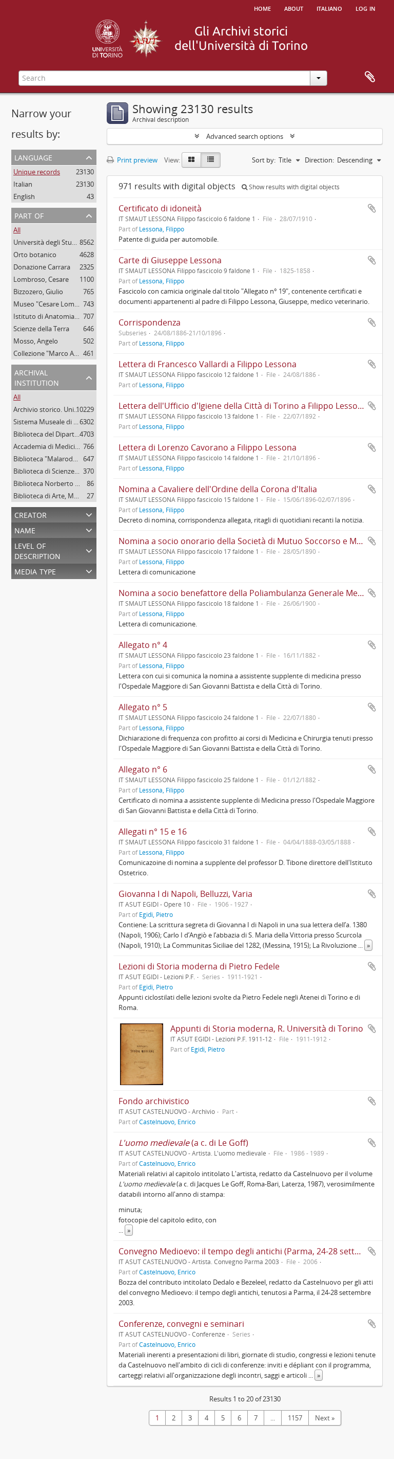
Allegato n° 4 (143, 645)
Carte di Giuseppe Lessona (170, 260)
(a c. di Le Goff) (183, 1142)
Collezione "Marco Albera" (52, 353)
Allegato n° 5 (143, 707)
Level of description (37, 550)
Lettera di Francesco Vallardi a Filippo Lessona (208, 364)
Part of (29, 215)
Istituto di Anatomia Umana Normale (69, 316)
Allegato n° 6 (143, 769)
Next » (324, 1417)
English (24, 196)
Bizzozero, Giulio (38, 291)
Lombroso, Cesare (41, 279)
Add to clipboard (372, 208)
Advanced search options (245, 136)
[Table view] (211, 160)
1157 (295, 1417)
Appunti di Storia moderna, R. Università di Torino (266, 1028)
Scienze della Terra (41, 328)
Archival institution (36, 377)
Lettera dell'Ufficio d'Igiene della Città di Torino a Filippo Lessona (243, 405)
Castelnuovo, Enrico (167, 1122)
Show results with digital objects (293, 187)
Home (262, 7)
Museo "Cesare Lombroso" (54, 304)
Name (24, 529)
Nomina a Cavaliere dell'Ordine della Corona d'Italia (218, 489)
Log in (366, 7)
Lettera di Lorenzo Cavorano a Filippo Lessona (208, 447)
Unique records (36, 171)
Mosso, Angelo (35, 341)
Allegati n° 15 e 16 (153, 831)
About (293, 7)
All (17, 230)
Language (33, 157)
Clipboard (370, 77)
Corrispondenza (150, 322)
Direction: (319, 160)
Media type (35, 571)
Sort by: (263, 160)
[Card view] (191, 160)
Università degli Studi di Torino (59, 242)
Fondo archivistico (154, 1101)
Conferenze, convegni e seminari (181, 1323)
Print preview (136, 160)
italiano (329, 7)
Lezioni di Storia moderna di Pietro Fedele (199, 966)
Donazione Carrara (41, 267)
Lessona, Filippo (161, 229)
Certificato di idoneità (160, 208)
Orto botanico (34, 254)
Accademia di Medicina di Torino (62, 446)
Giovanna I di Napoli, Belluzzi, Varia (185, 893)
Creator (30, 514)
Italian (22, 184)
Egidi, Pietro (156, 914)
